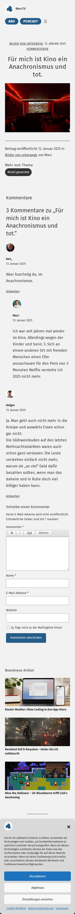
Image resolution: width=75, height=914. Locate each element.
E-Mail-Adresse (17, 593)
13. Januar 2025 (16, 264)
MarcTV (21, 8)
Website (11, 610)
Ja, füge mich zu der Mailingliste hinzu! (36, 627)
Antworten (13, 291)
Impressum (62, 908)
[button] (69, 827)
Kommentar (15, 527)
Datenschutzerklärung (41, 908)
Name (11, 575)
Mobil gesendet (18, 172)
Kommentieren (37, 49)
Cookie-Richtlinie (16, 908)
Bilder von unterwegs (26, 43)
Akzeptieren (37, 876)
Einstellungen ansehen (37, 899)
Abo (11, 21)
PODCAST (30, 21)
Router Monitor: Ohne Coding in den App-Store (35, 709)
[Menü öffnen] (45, 21)
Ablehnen (37, 887)
